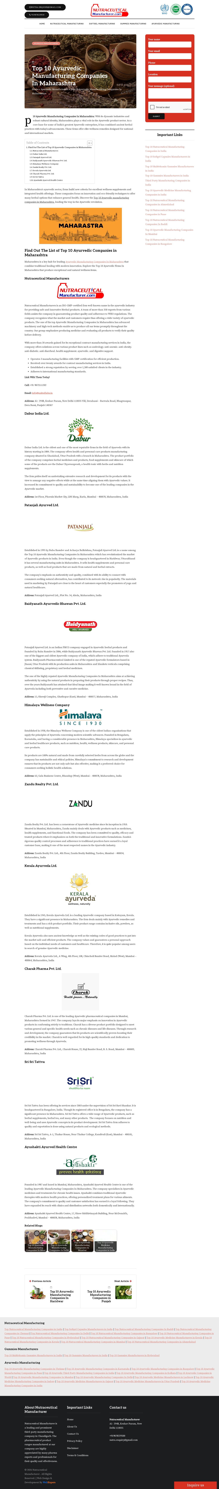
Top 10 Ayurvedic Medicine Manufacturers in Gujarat (84, 1381)
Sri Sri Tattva (38, 177)
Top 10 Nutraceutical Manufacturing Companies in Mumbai (93, 1341)
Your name (154, 39)
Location (153, 74)
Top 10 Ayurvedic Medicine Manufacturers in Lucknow (164, 1377)
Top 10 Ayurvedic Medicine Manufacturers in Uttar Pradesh (147, 1381)
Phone (151, 62)
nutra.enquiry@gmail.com (46, 7)
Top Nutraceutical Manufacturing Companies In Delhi (60, 1333)
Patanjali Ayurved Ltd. (42, 157)
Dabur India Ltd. (40, 154)
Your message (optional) (161, 86)
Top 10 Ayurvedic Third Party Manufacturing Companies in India (79, 1373)
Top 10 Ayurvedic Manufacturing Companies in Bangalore (163, 1368)
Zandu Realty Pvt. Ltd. (42, 167)
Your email (154, 51)
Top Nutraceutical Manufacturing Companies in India (33, 1329)
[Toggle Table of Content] (88, 143)
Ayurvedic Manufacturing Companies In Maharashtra (95, 261)
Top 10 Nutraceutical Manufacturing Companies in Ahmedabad (161, 1341)
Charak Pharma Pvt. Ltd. (43, 174)
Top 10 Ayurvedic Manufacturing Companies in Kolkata (146, 1373)
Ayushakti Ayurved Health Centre (48, 180)
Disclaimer (73, 1448)
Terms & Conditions (77, 1455)
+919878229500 (37, 15)
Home (42, 23)
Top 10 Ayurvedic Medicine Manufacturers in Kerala (174, 1337)
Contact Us (73, 1433)
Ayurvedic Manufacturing (166, 23)
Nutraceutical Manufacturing (67, 23)
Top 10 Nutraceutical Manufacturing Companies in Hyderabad (45, 1337)
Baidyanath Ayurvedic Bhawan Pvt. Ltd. (50, 160)
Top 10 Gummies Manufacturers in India (167, 175)
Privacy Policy (74, 1441)
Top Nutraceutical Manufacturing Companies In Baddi (144, 1329)
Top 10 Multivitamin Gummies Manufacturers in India (33, 1355)
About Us (72, 1426)
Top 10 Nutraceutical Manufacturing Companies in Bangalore (124, 1333)
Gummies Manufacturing (133, 23)
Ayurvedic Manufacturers (46, 43)
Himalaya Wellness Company (46, 164)
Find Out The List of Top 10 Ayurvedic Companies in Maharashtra (60, 147)
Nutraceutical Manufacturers (45, 151)
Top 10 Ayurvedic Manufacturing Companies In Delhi (104, 1377)
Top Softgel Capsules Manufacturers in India (88, 1329)
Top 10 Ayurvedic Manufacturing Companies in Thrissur (34, 1368)
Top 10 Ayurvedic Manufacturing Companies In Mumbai (43, 1377)
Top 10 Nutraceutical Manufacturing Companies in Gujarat (113, 1337)
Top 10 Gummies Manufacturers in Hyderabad (135, 1355)
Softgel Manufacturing (102, 23)
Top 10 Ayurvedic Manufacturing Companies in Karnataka (98, 1368)
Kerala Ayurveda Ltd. (42, 170)
